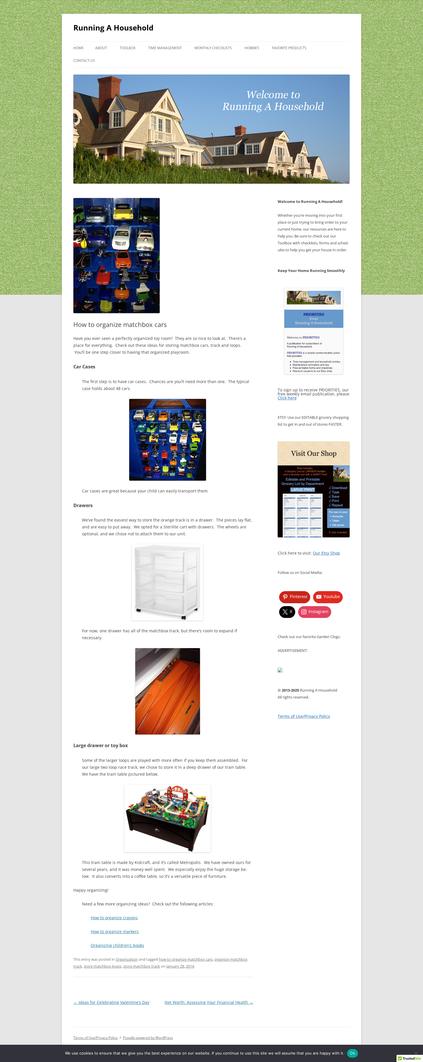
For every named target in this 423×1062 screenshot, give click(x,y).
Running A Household (113, 27)
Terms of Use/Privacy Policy (95, 1037)
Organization (127, 959)
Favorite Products (289, 47)
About (101, 47)
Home (78, 47)
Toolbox (128, 47)
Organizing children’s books (117, 945)
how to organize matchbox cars (186, 959)
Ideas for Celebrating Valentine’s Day (111, 1002)
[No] (416, 1053)
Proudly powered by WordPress (148, 1037)
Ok (352, 1053)
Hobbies (252, 47)
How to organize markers (115, 931)
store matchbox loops (102, 966)
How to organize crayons (114, 917)
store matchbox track (141, 966)
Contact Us (84, 60)
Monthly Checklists (213, 47)
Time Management (165, 47)
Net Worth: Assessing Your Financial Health (209, 1002)
